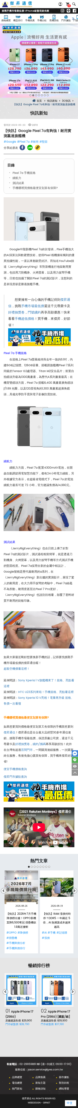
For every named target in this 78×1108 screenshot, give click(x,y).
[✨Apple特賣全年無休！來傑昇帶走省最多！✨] (39, 61)
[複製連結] (37, 147)
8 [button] (49, 867)
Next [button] (70, 61)
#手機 (52, 932)
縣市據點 (64, 1077)
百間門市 (27, 750)
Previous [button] (7, 61)
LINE (75, 760)
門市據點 (66, 20)
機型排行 (18, 20)
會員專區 (60, 4)
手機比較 (42, 20)
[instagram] (62, 11)
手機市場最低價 (32, 306)
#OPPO (11, 932)
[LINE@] (68, 11)
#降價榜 (22, 932)
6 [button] (45, 95)
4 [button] (39, 95)
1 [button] (30, 95)
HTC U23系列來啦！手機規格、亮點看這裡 (46, 692)
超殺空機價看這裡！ (17, 669)
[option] (39, 61)
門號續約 (34, 312)
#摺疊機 (11, 938)
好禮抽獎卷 (16, 312)
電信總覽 (17, 1083)
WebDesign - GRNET (39, 1102)
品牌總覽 (17, 1077)
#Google (10, 142)
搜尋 (74, 4)
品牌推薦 (40, 1077)
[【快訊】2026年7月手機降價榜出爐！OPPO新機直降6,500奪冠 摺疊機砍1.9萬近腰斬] (21, 887)
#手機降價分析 (15, 943)
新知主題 (40, 1083)
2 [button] (33, 95)
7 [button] (48, 95)
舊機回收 (54, 20)
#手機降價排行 (15, 948)
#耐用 (34, 142)
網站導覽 (64, 1088)
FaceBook (75, 753)
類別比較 (64, 1083)
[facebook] (74, 11)
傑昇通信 (9, 732)
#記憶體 (61, 932)
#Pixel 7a (23, 142)
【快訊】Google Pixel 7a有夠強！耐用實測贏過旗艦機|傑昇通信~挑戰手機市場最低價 (21, 6)
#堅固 (43, 142)
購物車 (69, 5)
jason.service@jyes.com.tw (45, 1069)
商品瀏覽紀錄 (75, 766)
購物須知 (40, 1088)
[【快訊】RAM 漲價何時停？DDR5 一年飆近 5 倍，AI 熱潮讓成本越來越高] (56, 887)
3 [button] (36, 95)
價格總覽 (6, 20)
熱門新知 (17, 1088)
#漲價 (46, 938)
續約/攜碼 (39, 744)
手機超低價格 (24, 319)
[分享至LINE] (30, 147)
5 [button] (42, 95)
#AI (44, 932)
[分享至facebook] (22, 147)
